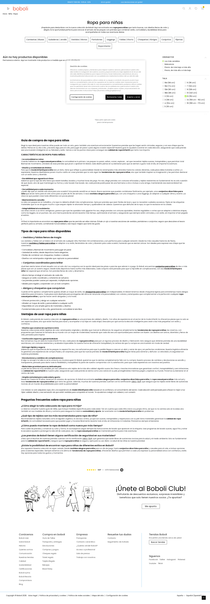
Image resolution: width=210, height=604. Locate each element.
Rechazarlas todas (114, 97)
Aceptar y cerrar (133, 97)
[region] (105, 81)
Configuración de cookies (81, 97)
